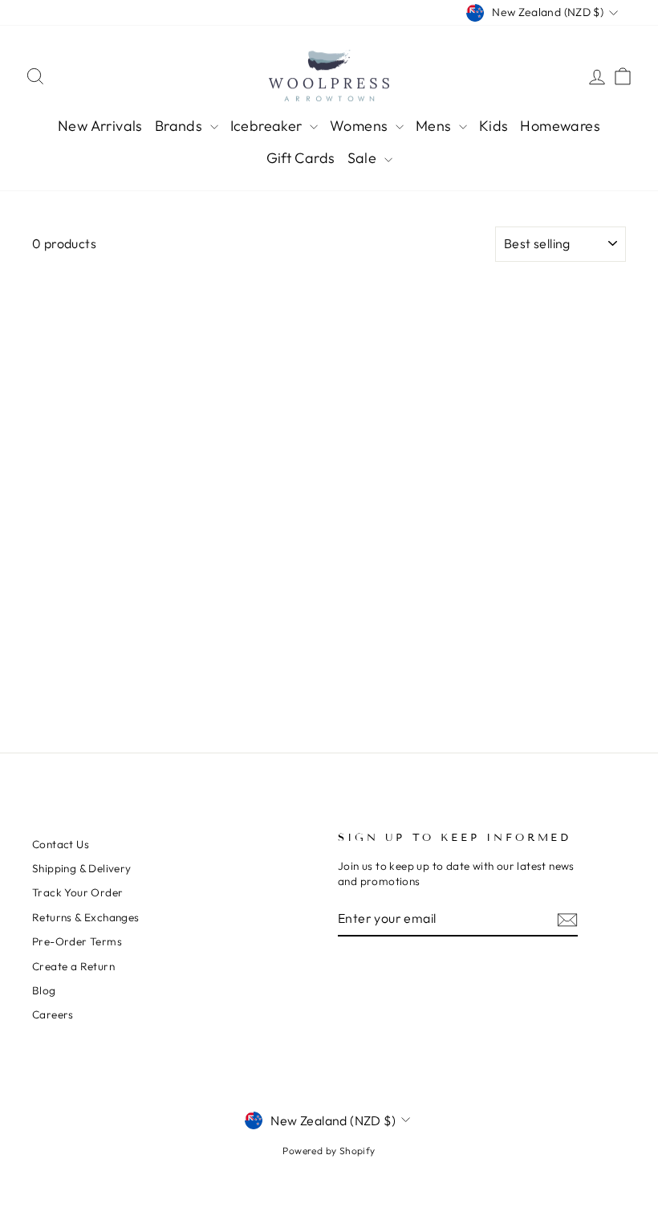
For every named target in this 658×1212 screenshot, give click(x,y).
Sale (363, 158)
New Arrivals (100, 125)
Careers (53, 1014)
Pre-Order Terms (77, 941)
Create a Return (73, 966)
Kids (494, 125)
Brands (180, 125)
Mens (435, 125)
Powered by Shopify (328, 1151)
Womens (361, 125)
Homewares (560, 125)
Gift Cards (300, 158)
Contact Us (60, 844)
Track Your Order (77, 892)
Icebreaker (268, 125)
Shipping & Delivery (82, 868)
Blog (44, 990)
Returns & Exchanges (86, 917)
